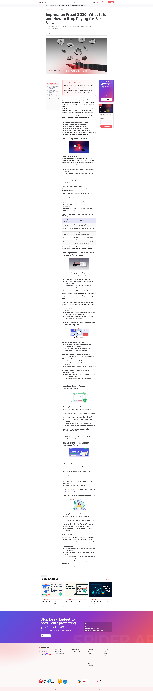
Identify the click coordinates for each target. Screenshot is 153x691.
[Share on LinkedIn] (50, 33)
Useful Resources (91, 655)
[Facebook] (45, 654)
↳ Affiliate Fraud (92, 669)
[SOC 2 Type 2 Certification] (65, 681)
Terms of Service (83, 689)
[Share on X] (47, 33)
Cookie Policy (97, 689)
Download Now (107, 126)
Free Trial (111, 2)
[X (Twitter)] (42, 654)
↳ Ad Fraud (91, 665)
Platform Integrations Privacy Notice (108, 689)
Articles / (57, 5)
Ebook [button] (104, 2)
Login (94, 2)
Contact (105, 653)
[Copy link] (52, 33)
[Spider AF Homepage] (45, 647)
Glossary (89, 653)
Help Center (90, 657)
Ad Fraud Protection (59, 649)
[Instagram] (47, 654)
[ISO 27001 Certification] (60, 681)
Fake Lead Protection (59, 651)
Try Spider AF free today (68, 491)
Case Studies (90, 649)
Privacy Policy (90, 689)
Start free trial (106, 99)
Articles (89, 651)
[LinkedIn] (40, 654)
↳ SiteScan (91, 670)
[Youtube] (50, 654)
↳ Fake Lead (91, 667)
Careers (105, 651)
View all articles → (108, 579)
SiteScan (56, 655)
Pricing (56, 657)
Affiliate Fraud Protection (59, 653)
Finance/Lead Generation (75, 651)
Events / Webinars (91, 660)
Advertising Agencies (75, 649)
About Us (106, 649)
